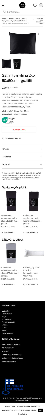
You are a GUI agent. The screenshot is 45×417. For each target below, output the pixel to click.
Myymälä (5, 351)
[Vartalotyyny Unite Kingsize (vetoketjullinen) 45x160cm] (33, 253)
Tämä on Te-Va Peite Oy (11, 344)
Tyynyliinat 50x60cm (18, 21)
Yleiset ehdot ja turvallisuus (12, 358)
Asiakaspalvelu (8, 348)
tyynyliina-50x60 (14, 179)
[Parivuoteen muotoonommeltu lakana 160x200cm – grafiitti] (33, 201)
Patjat (4, 317)
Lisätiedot (6, 157)
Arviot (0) (6, 164)
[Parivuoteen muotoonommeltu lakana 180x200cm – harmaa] (11, 253)
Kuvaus (5, 149)
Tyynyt (4, 330)
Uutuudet (5, 311)
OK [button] (40, 410)
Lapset (4, 325)
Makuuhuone (20, 18)
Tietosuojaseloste (9, 361)
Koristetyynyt (7, 319)
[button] (11, 138)
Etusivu (4, 18)
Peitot (4, 328)
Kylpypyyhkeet (7, 333)
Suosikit (35, 5)
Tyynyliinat (5, 21)
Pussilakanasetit (8, 322)
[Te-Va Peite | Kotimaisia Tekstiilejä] (22, 5)
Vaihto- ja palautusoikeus (11, 355)
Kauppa (11, 18)
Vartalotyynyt (7, 314)
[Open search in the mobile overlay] (22, 11)
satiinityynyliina (22, 177)
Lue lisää (22, 414)
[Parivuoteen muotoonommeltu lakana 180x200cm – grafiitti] (11, 201)
